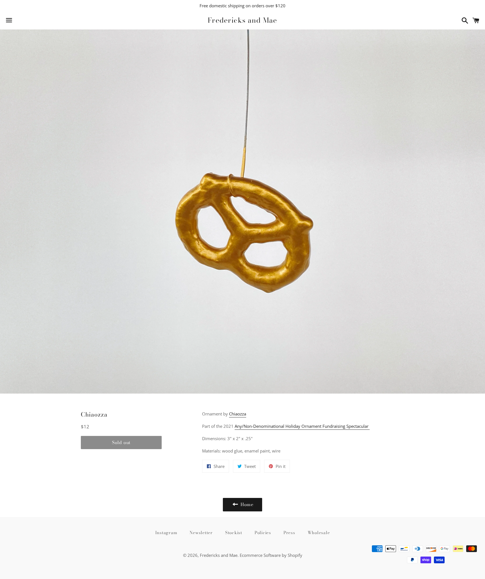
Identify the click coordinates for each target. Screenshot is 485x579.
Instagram (166, 532)
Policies (263, 532)
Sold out (121, 442)
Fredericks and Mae (242, 20)
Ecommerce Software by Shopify (271, 555)
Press (289, 532)
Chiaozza (237, 414)
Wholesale (319, 532)
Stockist (233, 532)
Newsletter (201, 532)
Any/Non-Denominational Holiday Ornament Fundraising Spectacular (302, 426)
